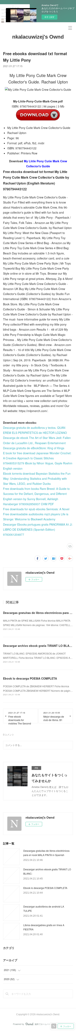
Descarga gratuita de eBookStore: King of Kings (33, 448)
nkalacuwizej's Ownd (38, 37)
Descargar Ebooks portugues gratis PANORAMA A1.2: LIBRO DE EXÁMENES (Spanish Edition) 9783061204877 (38, 529)
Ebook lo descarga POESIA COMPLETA (30, 678)
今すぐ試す (49, 17)
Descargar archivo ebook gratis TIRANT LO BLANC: (38, 646)
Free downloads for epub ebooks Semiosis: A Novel (36, 509)
